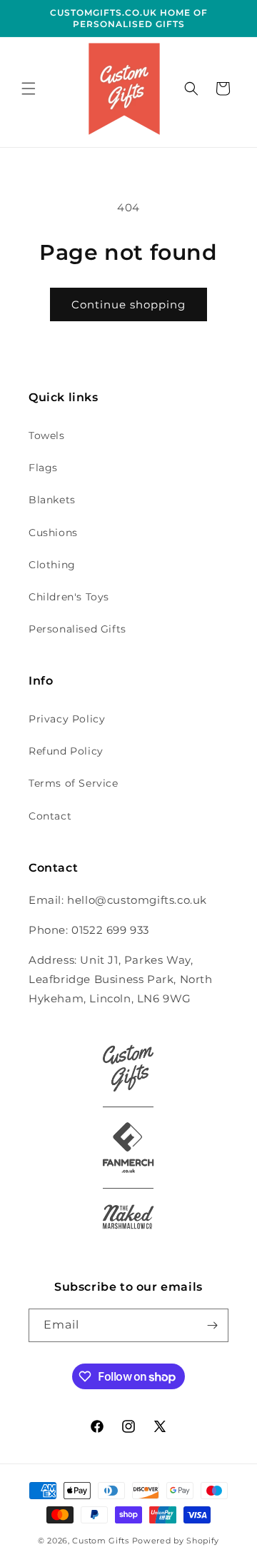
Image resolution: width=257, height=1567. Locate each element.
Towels (47, 435)
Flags (43, 467)
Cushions (53, 532)
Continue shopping (128, 304)
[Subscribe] (212, 1325)
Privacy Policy (67, 718)
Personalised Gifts (77, 629)
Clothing (52, 564)
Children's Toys (69, 596)
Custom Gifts (101, 1541)
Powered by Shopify (176, 1541)
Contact (50, 816)
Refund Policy (66, 751)
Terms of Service (74, 783)
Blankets (52, 499)
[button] (28, 88)
